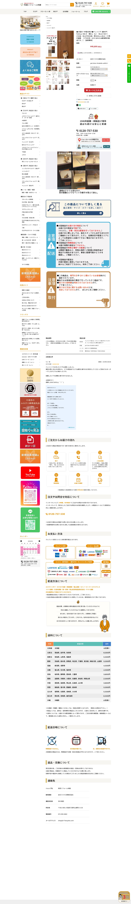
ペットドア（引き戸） (28, 142)
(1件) (88, 102)
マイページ (96, 6)
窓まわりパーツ (26, 255)
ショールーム (76, 11)
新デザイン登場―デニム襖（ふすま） (30, 324)
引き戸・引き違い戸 (27, 101)
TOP (25, 11)
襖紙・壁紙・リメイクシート (30, 237)
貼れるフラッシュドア (28, 145)
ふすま (24, 155)
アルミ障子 (25, 123)
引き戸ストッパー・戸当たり (30, 225)
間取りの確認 (25, 290)
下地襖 (24, 152)
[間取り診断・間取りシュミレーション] (30, 44)
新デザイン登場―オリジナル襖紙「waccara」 (30, 329)
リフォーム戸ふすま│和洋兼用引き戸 (30, 129)
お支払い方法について (28, 300)
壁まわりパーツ (26, 250)
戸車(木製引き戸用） (28, 212)
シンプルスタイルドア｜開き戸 (30, 168)
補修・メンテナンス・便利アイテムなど (30, 259)
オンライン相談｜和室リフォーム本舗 (30, 309)
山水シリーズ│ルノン (28, 359)
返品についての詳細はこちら (84, 99)
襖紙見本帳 (24, 349)
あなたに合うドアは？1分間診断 (30, 293)
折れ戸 (24, 103)
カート (108, 6)
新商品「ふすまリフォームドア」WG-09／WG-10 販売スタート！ (30, 334)
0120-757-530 (88, 130)
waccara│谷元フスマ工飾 (29, 357)
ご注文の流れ (25, 297)
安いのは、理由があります (29, 303)
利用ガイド (24, 285)
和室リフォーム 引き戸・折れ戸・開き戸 (30, 343)
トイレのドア (25, 171)
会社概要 (65, 11)
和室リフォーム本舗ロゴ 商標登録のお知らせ (31, 320)
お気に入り (102, 6)
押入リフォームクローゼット (30, 161)
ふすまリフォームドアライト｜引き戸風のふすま (30, 148)
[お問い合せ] (129, 57)
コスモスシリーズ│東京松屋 (30, 354)
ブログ (86, 11)
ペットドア (49, 25)
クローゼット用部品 (27, 199)
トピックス (24, 314)
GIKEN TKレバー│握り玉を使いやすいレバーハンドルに (30, 205)
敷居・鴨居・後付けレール (29, 192)
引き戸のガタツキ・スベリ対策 (30, 230)
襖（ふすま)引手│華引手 (29, 240)
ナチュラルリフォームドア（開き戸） (30, 182)
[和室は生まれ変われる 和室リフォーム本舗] (31, 6)
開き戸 (55, 11)
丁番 (23, 228)
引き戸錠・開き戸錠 (27, 202)
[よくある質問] (30, 73)
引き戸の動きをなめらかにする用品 (30, 221)
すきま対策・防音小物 (28, 218)
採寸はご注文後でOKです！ (29, 306)
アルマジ (24, 113)
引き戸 (35, 11)
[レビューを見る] (30, 90)
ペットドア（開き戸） (51, 27)
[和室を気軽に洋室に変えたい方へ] (30, 31)
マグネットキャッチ (27, 209)
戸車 (23, 215)
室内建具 (48, 20)
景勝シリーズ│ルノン (28, 362)
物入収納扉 (25, 174)
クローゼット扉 (45, 11)
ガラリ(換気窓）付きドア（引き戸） (30, 134)
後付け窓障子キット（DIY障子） (31, 126)
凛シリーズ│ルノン (27, 365)
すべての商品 (49, 18)
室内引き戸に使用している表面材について (30, 339)
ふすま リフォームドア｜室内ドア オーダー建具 (31, 117)
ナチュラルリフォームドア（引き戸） (30, 138)
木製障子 (24, 120)
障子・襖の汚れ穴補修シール (30, 243)
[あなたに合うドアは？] (30, 57)
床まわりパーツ (26, 252)
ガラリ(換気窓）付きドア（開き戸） (30, 177)
